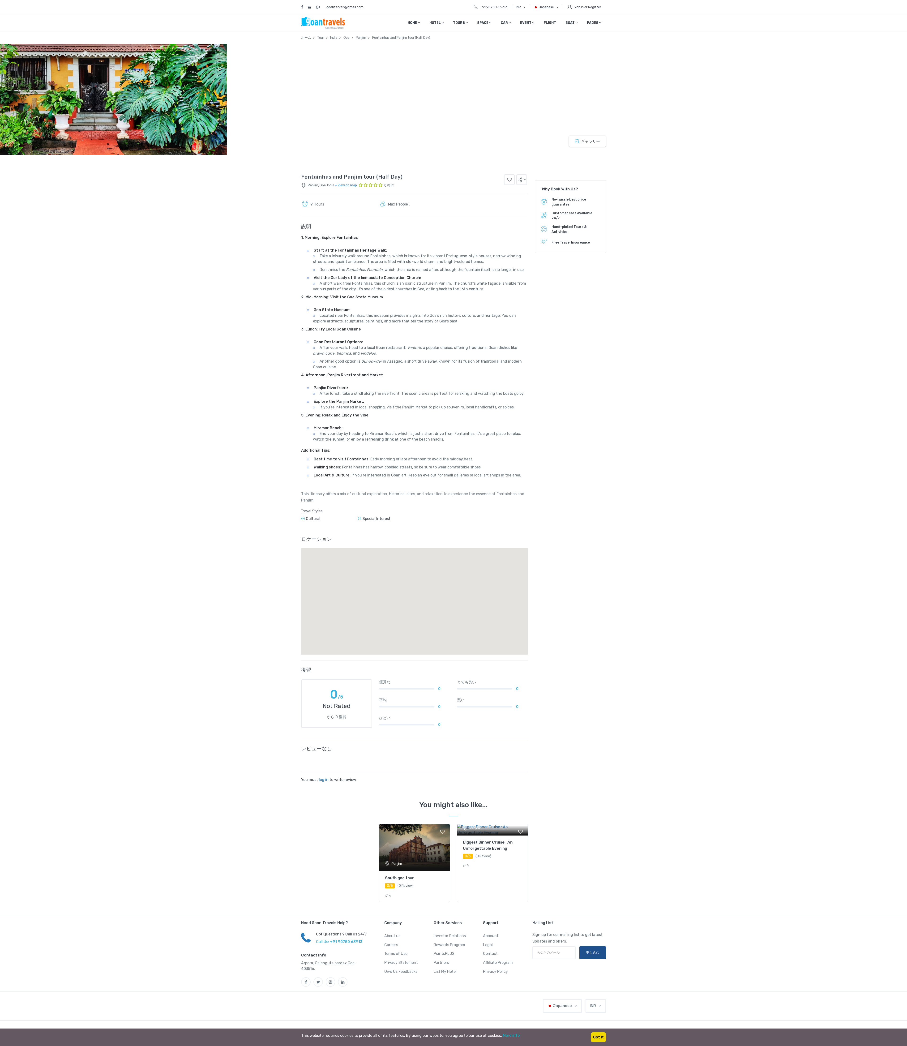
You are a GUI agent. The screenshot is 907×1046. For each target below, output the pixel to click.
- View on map (346, 185)
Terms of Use (395, 953)
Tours (459, 23)
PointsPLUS (444, 953)
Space (483, 23)
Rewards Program (449, 945)
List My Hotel (445, 971)
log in (324, 779)
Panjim (361, 38)
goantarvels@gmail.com (345, 7)
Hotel (435, 23)
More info (511, 1035)
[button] (521, 179)
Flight (550, 23)
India (333, 38)
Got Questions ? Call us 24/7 (341, 934)
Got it (598, 1037)
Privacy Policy (495, 971)
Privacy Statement (401, 962)
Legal (488, 945)
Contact (490, 953)
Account (490, 936)
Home (413, 23)
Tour (320, 38)
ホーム (306, 38)
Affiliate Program (498, 962)
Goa (346, 38)
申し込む (592, 953)
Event (526, 23)
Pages (593, 23)
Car (505, 23)
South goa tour (399, 877)
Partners (441, 962)
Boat (570, 23)
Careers (391, 945)
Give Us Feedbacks (400, 971)
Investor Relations (450, 936)
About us (392, 936)
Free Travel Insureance (571, 242)
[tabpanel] (414, 863)
